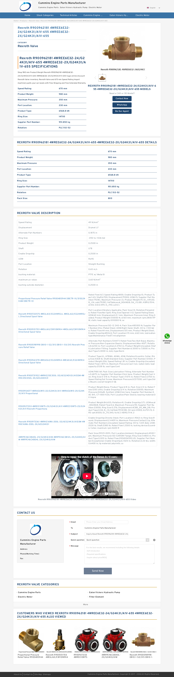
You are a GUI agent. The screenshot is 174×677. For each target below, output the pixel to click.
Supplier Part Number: (29, 122)
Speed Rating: (25, 88)
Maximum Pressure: (28, 100)
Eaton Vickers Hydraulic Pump (121, 15)
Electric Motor (142, 15)
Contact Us (28, 674)
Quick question (77, 540)
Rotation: (22, 128)
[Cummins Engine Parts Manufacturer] (25, 6)
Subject (73, 534)
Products (23, 21)
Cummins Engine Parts (95, 15)
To (72, 528)
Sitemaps (47, 674)
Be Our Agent (122, 111)
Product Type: (25, 111)
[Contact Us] (167, 338)
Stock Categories (45, 15)
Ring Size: (23, 116)
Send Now (98, 571)
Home (27, 15)
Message (74, 546)
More (85, 604)
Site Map (38, 674)
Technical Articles (68, 15)
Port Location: (25, 105)
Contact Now (122, 98)
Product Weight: (26, 94)
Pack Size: (22, 198)
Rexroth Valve (34, 21)
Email (72, 522)
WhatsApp (122, 105)
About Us (18, 674)
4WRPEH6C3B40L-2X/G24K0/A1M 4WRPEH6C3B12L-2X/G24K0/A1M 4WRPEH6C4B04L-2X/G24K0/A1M (52, 438)
